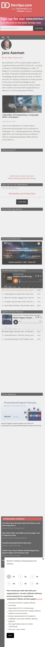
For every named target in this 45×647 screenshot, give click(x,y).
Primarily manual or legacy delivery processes (22, 604)
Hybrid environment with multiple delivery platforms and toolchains (25, 612)
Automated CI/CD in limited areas (21, 608)
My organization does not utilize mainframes (21, 625)
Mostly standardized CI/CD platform (22, 616)
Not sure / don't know (17, 629)
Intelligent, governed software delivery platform (23, 620)
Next (10, 635)
